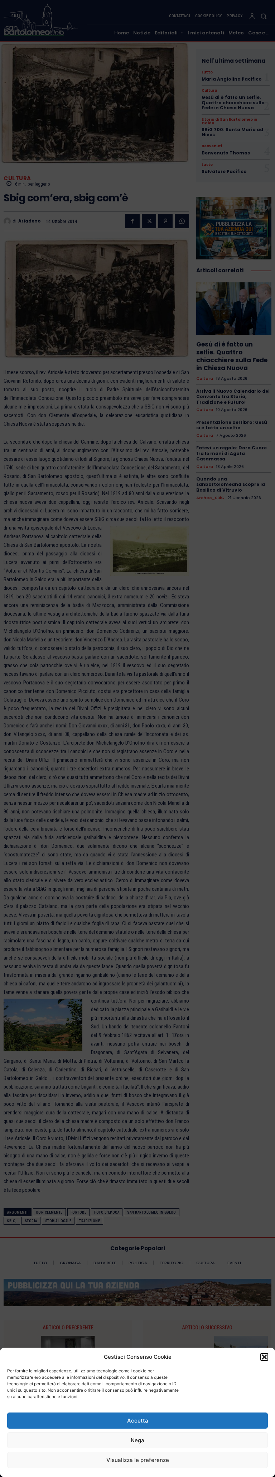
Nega (137, 1440)
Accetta (137, 1420)
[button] (264, 1357)
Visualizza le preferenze (137, 1460)
